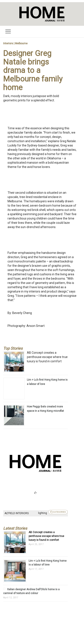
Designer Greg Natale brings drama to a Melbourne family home (33, 70)
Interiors (8, 43)
